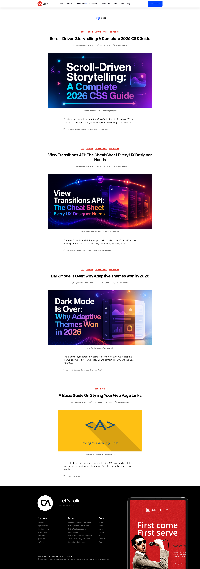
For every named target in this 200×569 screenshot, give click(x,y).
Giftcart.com (42, 532)
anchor (69, 476)
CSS (82, 32)
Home (101, 522)
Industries (93, 4)
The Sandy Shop (43, 529)
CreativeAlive (54, 556)
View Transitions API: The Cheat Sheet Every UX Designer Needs (100, 157)
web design (105, 129)
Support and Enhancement (78, 542)
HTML (102, 389)
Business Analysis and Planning (79, 522)
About (121, 4)
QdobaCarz (41, 539)
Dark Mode (85, 370)
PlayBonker (42, 536)
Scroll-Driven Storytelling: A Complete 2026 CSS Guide (100, 38)
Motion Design (80, 129)
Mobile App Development (77, 529)
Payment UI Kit (43, 526)
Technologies (79, 4)
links (78, 476)
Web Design (114, 32)
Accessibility (71, 370)
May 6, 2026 (105, 45)
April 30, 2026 (104, 283)
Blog (128, 4)
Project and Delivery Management (80, 536)
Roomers (41, 522)
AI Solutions (105, 4)
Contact (102, 539)
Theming (93, 370)
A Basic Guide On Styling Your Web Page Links (100, 395)
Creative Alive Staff (86, 45)
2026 (68, 129)
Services (69, 4)
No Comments (121, 45)
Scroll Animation (93, 129)
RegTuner (41, 542)
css (72, 129)
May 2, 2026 (105, 166)
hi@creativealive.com (66, 505)
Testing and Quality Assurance (79, 539)
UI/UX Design (101, 32)
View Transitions (94, 250)
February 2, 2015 (105, 402)
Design (89, 32)
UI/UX (84, 250)
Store (115, 4)
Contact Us (154, 4)
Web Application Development (78, 526)
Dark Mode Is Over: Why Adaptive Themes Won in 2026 (100, 276)
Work (61, 4)
